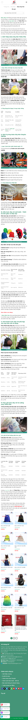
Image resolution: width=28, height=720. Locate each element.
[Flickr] (21, 688)
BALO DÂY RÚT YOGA (6, 587)
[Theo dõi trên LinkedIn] (16, 688)
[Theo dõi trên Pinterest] (14, 688)
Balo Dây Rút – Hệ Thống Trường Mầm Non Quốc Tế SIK (21, 629)
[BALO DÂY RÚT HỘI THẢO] (7, 560)
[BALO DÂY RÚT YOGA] (7, 580)
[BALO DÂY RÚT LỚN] (7, 518)
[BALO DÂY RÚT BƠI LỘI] (21, 580)
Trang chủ (6, 6)
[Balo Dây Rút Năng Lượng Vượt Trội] (7, 620)
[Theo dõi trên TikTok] (4, 688)
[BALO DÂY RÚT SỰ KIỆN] (21, 560)
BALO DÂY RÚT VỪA (19, 525)
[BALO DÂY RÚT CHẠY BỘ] (7, 600)
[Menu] (2, 2)
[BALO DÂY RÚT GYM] (21, 600)
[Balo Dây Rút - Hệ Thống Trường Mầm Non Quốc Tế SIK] (21, 620)
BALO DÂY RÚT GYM (19, 607)
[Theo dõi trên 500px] (23, 688)
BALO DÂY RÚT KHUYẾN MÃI (20, 546)
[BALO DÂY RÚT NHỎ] (7, 538)
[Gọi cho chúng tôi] (11, 688)
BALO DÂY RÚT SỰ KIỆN (20, 567)
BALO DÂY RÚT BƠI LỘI (20, 587)
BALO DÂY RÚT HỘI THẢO (7, 567)
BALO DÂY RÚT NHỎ (5, 545)
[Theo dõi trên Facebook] (2, 688)
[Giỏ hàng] (26, 2)
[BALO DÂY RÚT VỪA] (21, 518)
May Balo (13, 6)
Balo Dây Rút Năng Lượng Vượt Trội (6, 628)
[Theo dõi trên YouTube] (19, 688)
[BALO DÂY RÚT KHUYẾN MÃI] (21, 538)
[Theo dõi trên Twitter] (7, 688)
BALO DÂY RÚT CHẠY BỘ (6, 607)
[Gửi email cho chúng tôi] (9, 688)
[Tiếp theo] (16, 638)
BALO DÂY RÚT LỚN (5, 525)
